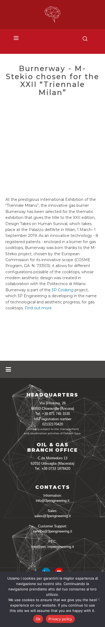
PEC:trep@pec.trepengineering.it (52, 544)
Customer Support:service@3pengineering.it (52, 529)
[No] (98, 599)
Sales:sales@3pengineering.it (52, 513)
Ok (38, 619)
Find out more (38, 308)
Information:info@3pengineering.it (52, 498)
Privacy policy (60, 619)
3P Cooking (63, 290)
